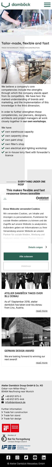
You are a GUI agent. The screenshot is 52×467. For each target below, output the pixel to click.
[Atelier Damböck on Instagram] (17, 457)
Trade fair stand (12, 415)
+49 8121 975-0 (13, 396)
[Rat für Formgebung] (15, 439)
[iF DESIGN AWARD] (10, 428)
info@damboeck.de (15, 402)
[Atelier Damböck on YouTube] (34, 457)
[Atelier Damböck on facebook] (8, 457)
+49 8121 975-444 (14, 399)
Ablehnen (26, 266)
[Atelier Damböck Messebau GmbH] (15, 5)
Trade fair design (12, 418)
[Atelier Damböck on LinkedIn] (43, 457)
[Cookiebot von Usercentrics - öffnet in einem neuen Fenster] (37, 198)
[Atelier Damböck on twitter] (26, 457)
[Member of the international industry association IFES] (16, 447)
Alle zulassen (26, 256)
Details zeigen (35, 247)
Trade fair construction (16, 412)
